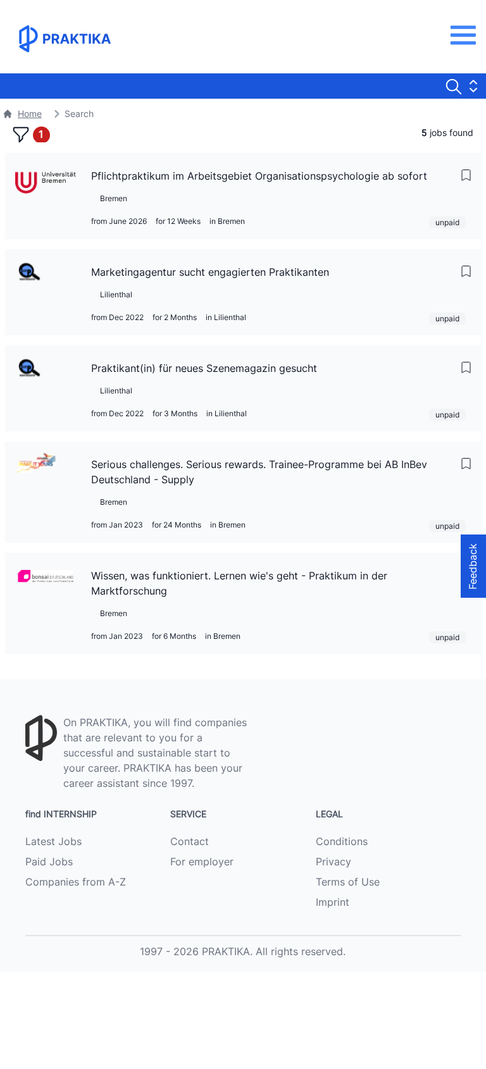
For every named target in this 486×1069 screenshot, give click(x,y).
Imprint (332, 902)
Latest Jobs (53, 841)
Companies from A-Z (75, 881)
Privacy (333, 861)
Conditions (342, 841)
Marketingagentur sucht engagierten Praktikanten (210, 272)
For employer (202, 861)
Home (30, 113)
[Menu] (466, 35)
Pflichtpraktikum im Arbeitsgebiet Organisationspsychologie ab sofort (259, 176)
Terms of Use (348, 881)
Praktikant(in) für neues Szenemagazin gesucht (204, 368)
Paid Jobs (49, 861)
